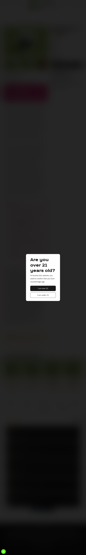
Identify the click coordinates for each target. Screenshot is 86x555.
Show (3, 551)
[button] (43, 288)
